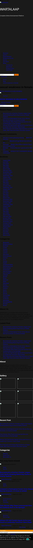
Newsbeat (6, 283)
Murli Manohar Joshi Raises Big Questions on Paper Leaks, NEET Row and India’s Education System (18, 129)
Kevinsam (6, 144)
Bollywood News (8, 244)
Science (5, 288)
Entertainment (7, 56)
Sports (5, 60)
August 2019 (6, 226)
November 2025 (7, 172)
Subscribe (4, 76)
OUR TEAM (9, 70)
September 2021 (8, 187)
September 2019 (8, 225)
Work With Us (7, 457)
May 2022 (6, 182)
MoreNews (22, 527)
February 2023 (7, 179)
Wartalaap (6, 300)
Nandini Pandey (6, 102)
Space (5, 290)
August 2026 (6, 160)
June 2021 (6, 192)
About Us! (9, 67)
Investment (6, 270)
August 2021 (6, 189)
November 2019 (7, 221)
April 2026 (6, 167)
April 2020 (6, 213)
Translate (13, 534)
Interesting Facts (8, 266)
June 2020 (6, 209)
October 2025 (7, 174)
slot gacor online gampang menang (13, 138)
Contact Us (9, 65)
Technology (6, 295)
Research (5, 287)
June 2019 (6, 230)
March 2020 (6, 215)
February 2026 (7, 170)
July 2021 (5, 191)
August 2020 (6, 206)
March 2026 (6, 169)
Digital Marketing (6, 479)
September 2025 (8, 175)
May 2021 (6, 194)
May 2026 (6, 165)
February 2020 (7, 216)
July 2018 (5, 232)
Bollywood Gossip (8, 58)
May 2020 (6, 211)
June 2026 (6, 164)
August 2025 (6, 177)
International (7, 268)
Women (5, 304)
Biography (6, 242)
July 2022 (5, 181)
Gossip (5, 261)
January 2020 (7, 218)
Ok (27, 539)
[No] (29, 539)
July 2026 (5, 162)
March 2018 (6, 235)
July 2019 (5, 228)
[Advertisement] (16, 34)
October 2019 (7, 223)
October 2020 (7, 203)
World (5, 305)
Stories (5, 293)
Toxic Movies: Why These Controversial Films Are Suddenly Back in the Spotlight (17, 122)
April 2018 (6, 233)
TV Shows (6, 298)
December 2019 (7, 220)
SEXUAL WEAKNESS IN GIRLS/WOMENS (11, 91)
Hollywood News (8, 264)
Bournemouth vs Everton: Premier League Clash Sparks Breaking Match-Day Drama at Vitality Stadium (17, 115)
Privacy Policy (10, 68)
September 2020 (8, 204)
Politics (5, 285)
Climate (5, 251)
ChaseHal (6, 151)
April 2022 (6, 184)
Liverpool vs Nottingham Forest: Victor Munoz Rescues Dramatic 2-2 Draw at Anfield (16, 119)
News (4, 281)
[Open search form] (0, 73)
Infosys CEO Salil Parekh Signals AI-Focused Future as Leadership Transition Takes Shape (17, 126)
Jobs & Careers (7, 271)
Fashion (5, 96)
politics (5, 55)
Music (5, 278)
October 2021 (7, 186)
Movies (5, 276)
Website (5, 453)
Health (5, 263)
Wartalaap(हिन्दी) (7, 302)
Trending (5, 297)
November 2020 (7, 201)
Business (5, 53)
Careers (5, 249)
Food (4, 259)
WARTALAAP (9, 9)
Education (6, 254)
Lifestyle (5, 275)
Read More (3, 104)
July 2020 (5, 208)
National (5, 280)
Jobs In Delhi (6, 273)
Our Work (6, 61)
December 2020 (7, 199)
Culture (5, 253)
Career (5, 247)
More (4, 63)
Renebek (5, 148)
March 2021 (6, 198)
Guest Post (6, 455)
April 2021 (6, 196)
